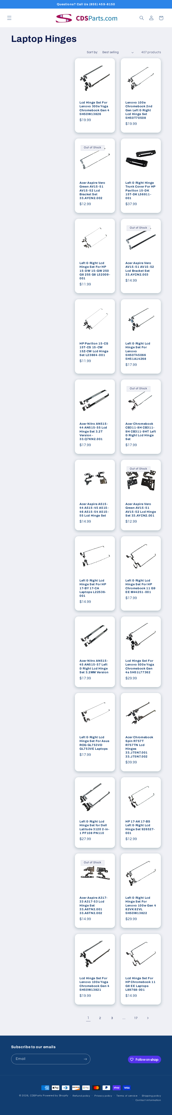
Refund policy (81, 1096)
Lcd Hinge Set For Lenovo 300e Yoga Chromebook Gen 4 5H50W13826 (94, 108)
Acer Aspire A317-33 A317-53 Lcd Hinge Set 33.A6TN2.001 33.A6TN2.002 (93, 905)
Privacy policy (103, 1096)
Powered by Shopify (55, 1095)
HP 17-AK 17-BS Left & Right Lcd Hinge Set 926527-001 (140, 827)
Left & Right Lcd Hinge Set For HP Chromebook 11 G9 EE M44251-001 (140, 586)
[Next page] (147, 1018)
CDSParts (36, 1095)
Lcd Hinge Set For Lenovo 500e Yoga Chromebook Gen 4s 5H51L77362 (139, 666)
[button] (9, 18)
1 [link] (88, 1018)
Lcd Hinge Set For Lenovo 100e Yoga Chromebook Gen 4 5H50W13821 (94, 983)
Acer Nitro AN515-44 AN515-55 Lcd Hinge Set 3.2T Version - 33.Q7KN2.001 (93, 431)
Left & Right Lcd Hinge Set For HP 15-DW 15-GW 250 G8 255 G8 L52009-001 (94, 270)
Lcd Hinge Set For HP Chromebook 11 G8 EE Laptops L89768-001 (140, 983)
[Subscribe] (85, 1059)
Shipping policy (151, 1096)
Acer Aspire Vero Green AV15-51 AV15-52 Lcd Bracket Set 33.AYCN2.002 (92, 190)
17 (136, 1018)
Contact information (148, 1100)
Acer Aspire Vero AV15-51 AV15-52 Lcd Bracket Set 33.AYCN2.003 (139, 268)
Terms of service (127, 1096)
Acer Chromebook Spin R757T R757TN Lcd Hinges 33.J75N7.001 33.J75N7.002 (139, 747)
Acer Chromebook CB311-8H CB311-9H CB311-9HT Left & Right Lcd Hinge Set (140, 431)
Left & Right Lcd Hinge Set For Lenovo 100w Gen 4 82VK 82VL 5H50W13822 (140, 905)
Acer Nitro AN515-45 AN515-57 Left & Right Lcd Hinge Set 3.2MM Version (93, 666)
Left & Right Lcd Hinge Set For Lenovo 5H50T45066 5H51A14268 (137, 351)
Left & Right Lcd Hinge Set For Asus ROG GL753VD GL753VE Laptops (94, 743)
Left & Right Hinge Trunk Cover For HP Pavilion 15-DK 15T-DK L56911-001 (140, 190)
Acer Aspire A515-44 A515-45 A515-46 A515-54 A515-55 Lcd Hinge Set (94, 509)
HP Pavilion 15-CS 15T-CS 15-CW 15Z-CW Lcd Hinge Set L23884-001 (93, 349)
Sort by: (92, 52)
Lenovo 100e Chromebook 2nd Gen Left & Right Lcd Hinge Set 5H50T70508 (138, 110)
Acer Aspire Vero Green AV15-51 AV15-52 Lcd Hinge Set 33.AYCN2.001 (140, 509)
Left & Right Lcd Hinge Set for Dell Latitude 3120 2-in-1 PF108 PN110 (94, 827)
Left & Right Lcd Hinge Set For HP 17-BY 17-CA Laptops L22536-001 (92, 588)
